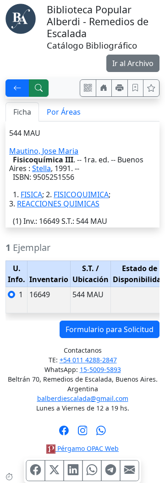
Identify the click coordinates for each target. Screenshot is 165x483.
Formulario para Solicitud (110, 329)
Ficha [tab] (22, 112)
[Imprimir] (119, 88)
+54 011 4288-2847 (88, 359)
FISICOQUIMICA (81, 194)
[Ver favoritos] (151, 88)
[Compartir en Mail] (129, 470)
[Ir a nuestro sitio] (104, 88)
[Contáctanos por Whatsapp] (101, 433)
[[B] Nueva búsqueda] (39, 88)
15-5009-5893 (100, 369)
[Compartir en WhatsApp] (92, 470)
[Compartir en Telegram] (111, 470)
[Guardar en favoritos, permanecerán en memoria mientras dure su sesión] (135, 88)
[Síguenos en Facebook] (64, 433)
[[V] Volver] (17, 88)
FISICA (31, 194)
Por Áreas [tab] (64, 112)
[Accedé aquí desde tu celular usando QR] (88, 88)
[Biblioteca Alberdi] (21, 18)
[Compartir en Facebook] (35, 470)
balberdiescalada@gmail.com (82, 398)
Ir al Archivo (133, 63)
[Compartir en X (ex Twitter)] (54, 470)
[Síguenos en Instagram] (82, 433)
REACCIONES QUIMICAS (58, 204)
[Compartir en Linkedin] (73, 470)
